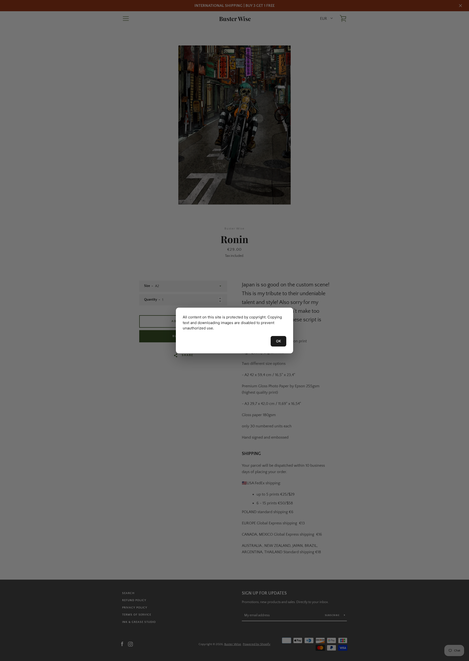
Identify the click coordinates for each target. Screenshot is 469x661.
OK (278, 341)
